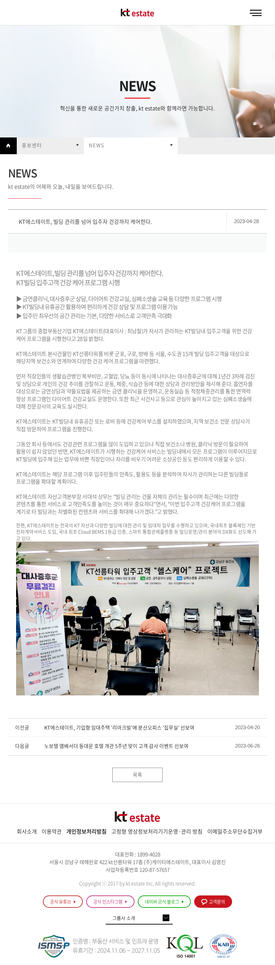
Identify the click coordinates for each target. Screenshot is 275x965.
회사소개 (27, 831)
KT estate (137, 13)
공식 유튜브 (61, 901)
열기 (50, 145)
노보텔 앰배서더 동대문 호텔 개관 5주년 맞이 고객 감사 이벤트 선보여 (116, 746)
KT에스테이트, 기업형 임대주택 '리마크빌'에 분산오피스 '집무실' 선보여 (119, 727)
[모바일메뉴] (256, 13)
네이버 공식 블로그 (162, 901)
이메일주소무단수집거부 (235, 831)
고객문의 (217, 901)
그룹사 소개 (123, 917)
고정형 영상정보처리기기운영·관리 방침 (157, 831)
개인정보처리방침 (86, 831)
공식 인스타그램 (108, 901)
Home (8, 145)
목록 (137, 774)
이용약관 (52, 831)
